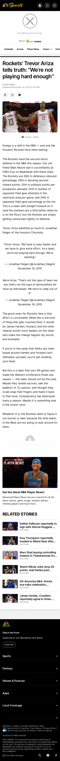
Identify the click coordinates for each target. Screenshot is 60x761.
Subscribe (9, 644)
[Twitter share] (12, 95)
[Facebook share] (5, 95)
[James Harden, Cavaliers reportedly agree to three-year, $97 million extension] (10, 598)
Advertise (6, 726)
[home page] (13, 5)
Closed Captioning (29, 726)
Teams (46, 49)
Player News (33, 49)
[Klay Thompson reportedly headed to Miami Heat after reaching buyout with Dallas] (10, 540)
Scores (20, 49)
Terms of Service (44, 730)
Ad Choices (36, 728)
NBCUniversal (20, 735)
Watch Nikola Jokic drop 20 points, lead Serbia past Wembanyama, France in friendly (37, 568)
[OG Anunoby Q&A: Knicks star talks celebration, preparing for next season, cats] (10, 584)
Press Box (24, 728)
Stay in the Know (11, 632)
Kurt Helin (9, 84)
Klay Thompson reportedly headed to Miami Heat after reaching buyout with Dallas (37, 539)
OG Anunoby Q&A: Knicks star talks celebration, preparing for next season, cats (36, 583)
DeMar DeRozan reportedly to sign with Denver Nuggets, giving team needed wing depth (38, 525)
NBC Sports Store (10, 728)
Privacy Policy (49, 728)
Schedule (8, 49)
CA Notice (30, 730)
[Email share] (19, 95)
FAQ (41, 726)
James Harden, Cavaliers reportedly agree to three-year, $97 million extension (36, 597)
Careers (16, 726)
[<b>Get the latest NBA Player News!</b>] (30, 472)
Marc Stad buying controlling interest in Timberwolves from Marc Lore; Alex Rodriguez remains (38, 554)
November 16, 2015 (30, 268)
